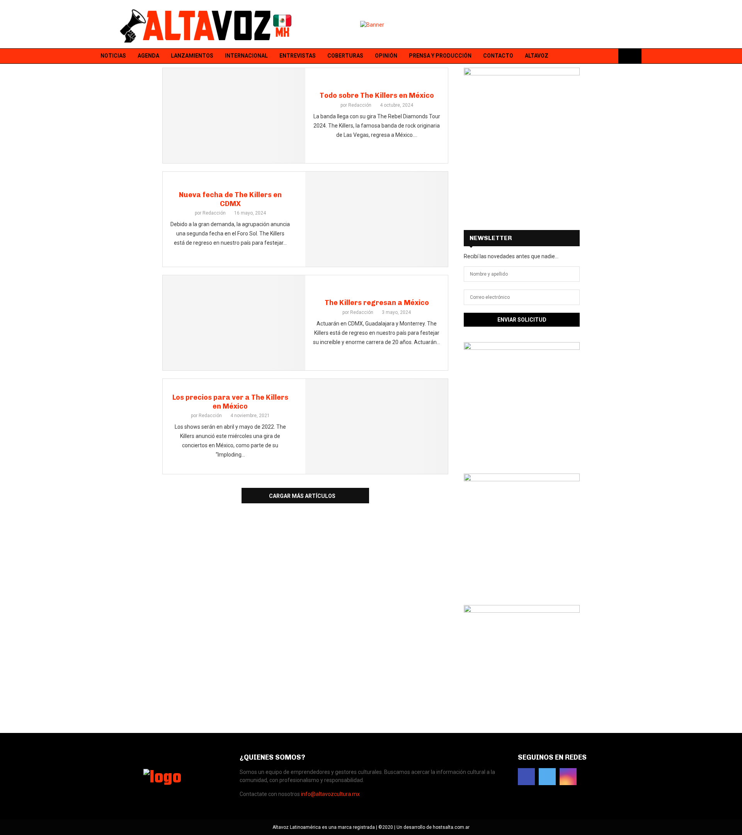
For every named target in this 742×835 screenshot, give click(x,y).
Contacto (498, 56)
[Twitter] (599, 56)
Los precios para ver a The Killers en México (230, 402)
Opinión (386, 56)
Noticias (113, 56)
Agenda (148, 56)
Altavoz (536, 56)
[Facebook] (589, 56)
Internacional (246, 56)
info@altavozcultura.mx (330, 794)
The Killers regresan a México (377, 302)
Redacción (359, 105)
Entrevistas (297, 56)
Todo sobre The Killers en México (377, 95)
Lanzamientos (192, 56)
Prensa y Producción (440, 56)
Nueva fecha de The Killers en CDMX (230, 199)
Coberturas (345, 56)
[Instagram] (609, 56)
